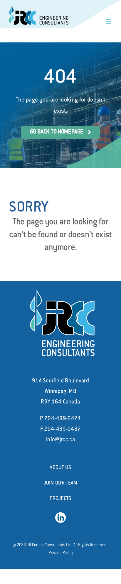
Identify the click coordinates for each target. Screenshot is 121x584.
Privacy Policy (60, 553)
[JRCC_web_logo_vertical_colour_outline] (62, 292)
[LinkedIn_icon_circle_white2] (60, 515)
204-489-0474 (62, 419)
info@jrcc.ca (60, 440)
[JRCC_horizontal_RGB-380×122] (39, 8)
